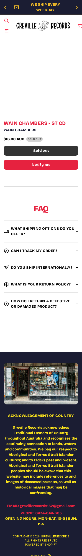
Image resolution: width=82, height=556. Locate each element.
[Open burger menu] (6, 31)
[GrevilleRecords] (43, 25)
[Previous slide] (5, 7)
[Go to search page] (7, 21)
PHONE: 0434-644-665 (41, 513)
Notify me (41, 164)
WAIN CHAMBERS (20, 130)
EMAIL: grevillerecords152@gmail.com (41, 506)
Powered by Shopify (41, 544)
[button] (7, 21)
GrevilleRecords (55, 536)
